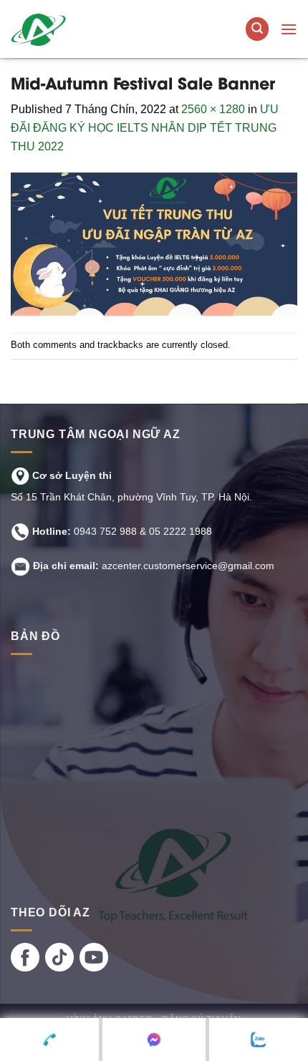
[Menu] (288, 29)
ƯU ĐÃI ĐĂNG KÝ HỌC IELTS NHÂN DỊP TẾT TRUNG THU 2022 (145, 127)
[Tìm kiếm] (257, 29)
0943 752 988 (105, 531)
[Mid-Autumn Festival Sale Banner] (154, 243)
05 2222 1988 (180, 531)
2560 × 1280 (213, 109)
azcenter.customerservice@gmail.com (188, 565)
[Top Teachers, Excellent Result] (98, 29)
